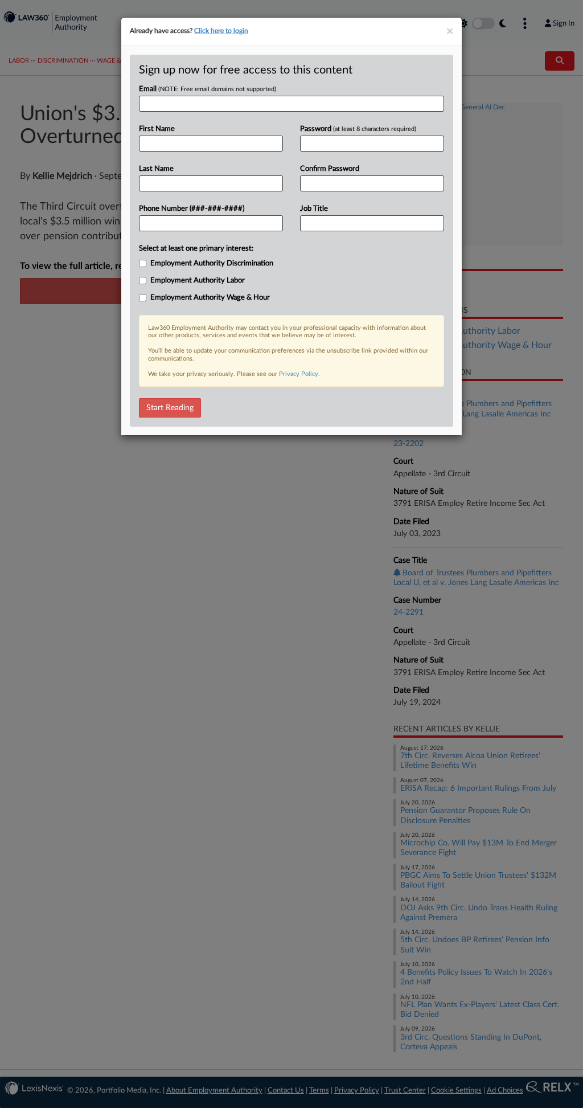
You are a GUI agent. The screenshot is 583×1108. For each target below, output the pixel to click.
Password (358, 129)
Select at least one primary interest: (196, 248)
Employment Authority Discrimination (211, 263)
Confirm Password (329, 169)
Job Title (314, 208)
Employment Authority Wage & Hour (210, 297)
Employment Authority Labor (197, 280)
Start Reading (170, 408)
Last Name (156, 169)
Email (207, 89)
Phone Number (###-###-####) (191, 208)
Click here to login (221, 30)
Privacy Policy (298, 374)
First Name (157, 129)
